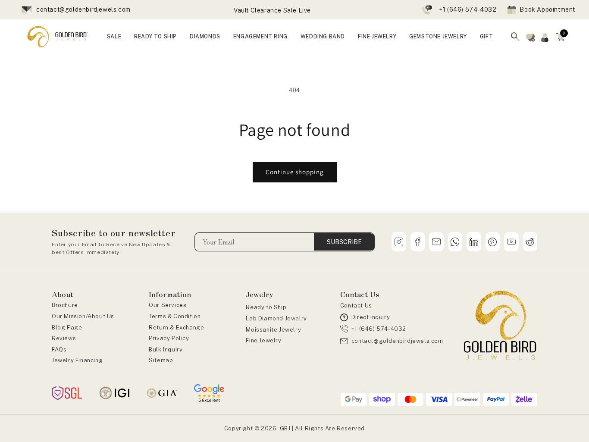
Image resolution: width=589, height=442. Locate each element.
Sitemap (161, 360)
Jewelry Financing (77, 360)
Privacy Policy (169, 338)
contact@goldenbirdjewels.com (83, 9)
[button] (560, 36)
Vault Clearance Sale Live (272, 10)
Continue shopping (295, 172)
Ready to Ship (266, 307)
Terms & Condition (175, 316)
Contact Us (356, 305)
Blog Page (67, 327)
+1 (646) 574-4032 (467, 9)
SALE (114, 36)
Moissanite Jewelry (273, 329)
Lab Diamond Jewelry (276, 318)
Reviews (64, 338)
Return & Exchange (176, 327)
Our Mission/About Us (83, 316)
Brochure (65, 305)
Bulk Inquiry (165, 349)
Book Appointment (547, 9)
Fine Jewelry (263, 340)
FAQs (59, 349)
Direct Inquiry (370, 317)
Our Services (167, 305)
